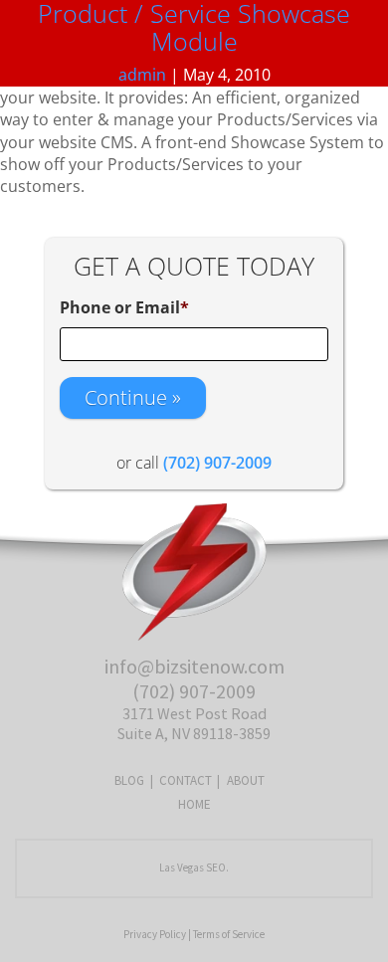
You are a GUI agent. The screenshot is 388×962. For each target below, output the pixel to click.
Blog (129, 780)
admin (142, 75)
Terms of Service (229, 934)
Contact (185, 780)
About (246, 780)
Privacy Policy (154, 934)
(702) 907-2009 (194, 690)
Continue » (133, 397)
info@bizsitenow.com (194, 666)
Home (194, 804)
